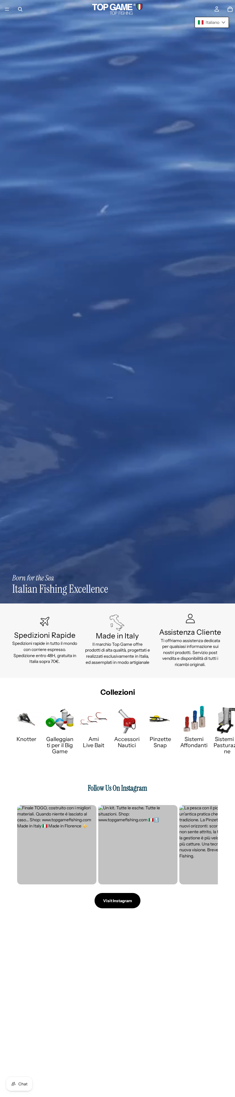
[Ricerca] (20, 9)
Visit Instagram (117, 900)
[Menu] (7, 9)
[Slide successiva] (216, 729)
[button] (212, 22)
